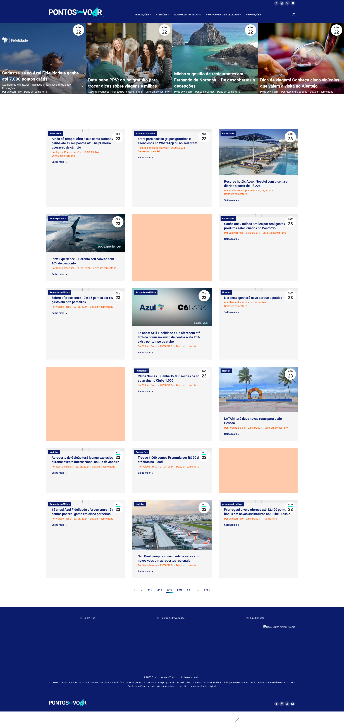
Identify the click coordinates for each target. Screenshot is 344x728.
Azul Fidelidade (33, 84)
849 (169, 589)
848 (159, 589)
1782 (207, 589)
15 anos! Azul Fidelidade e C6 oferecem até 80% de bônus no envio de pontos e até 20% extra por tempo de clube (169, 337)
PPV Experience (58, 218)
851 (189, 589)
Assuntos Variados (98, 91)
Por (12, 91)
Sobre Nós (89, 617)
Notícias (226, 292)
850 (179, 589)
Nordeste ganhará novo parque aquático (253, 298)
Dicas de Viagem (183, 91)
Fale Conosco (257, 617)
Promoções (8, 88)
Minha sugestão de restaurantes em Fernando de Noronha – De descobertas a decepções (214, 80)
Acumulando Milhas (13, 84)
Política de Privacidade (173, 617)
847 (149, 589)
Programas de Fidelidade (57, 84)
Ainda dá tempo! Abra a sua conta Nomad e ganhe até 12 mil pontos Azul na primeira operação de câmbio (83, 143)
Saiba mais (58, 161)
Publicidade (55, 133)
